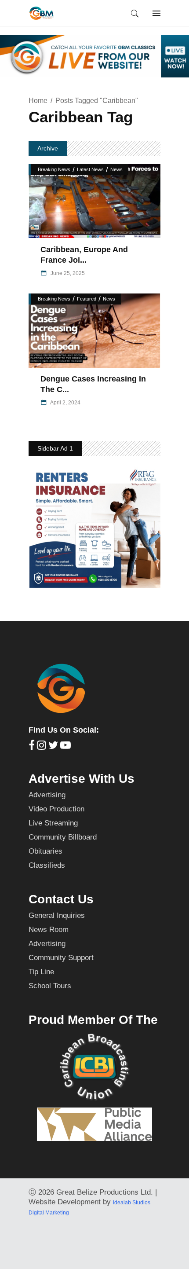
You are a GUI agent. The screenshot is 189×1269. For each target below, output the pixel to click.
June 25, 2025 (67, 273)
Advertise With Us (81, 778)
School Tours (50, 986)
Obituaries (45, 851)
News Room (49, 929)
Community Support (61, 958)
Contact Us (61, 899)
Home (38, 100)
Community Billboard (63, 837)
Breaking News (54, 169)
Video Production (56, 809)
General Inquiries (57, 915)
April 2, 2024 (64, 403)
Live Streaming (53, 823)
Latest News (90, 169)
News (116, 169)
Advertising (47, 795)
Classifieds (47, 865)
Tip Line (41, 972)
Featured (86, 298)
